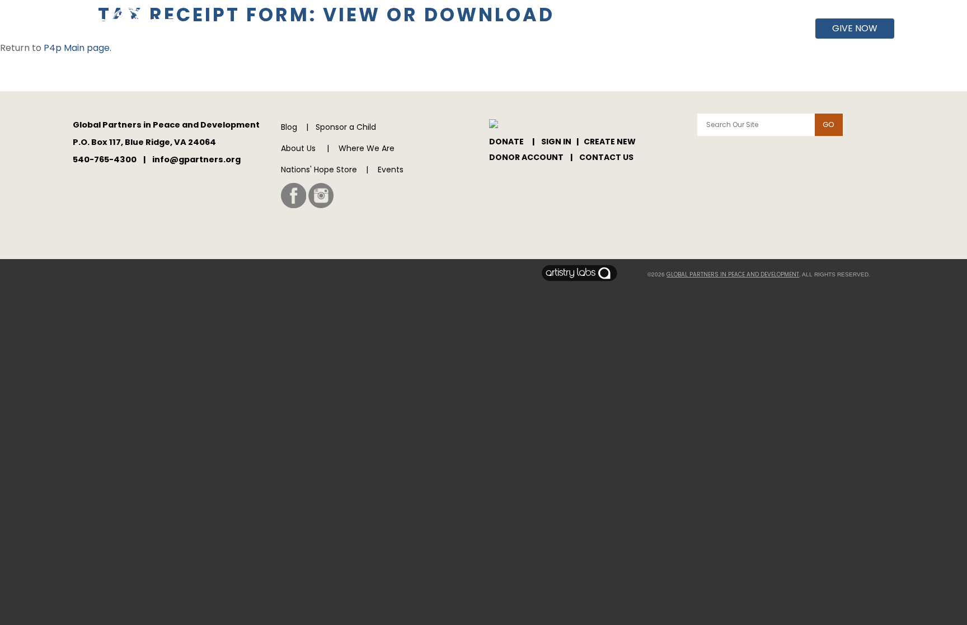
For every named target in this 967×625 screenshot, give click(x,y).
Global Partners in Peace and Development (732, 274)
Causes (790, 28)
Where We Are (654, 28)
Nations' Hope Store (319, 169)
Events (711, 28)
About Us (592, 28)
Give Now (854, 28)
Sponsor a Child (346, 127)
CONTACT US (606, 157)
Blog (289, 127)
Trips (750, 28)
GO (828, 124)
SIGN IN (556, 141)
